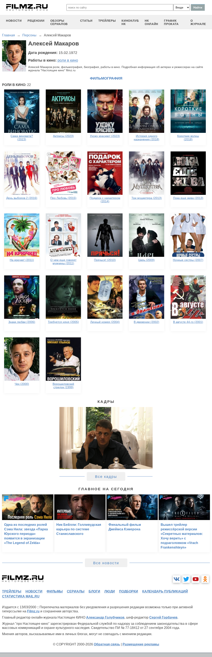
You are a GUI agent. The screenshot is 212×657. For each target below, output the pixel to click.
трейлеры (107, 20)
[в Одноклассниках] (205, 579)
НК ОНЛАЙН (151, 22)
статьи (86, 20)
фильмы (55, 591)
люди (109, 591)
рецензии (36, 20)
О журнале (198, 22)
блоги (94, 591)
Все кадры (106, 477)
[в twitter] (186, 579)
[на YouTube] (195, 579)
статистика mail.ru (21, 596)
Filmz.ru (33, 611)
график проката (171, 22)
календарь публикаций (165, 591)
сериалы (75, 591)
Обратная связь (107, 644)
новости (14, 20)
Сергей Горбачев (163, 617)
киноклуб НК (130, 22)
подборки (128, 591)
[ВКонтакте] (176, 579)
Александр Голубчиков (105, 617)
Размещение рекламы (141, 644)
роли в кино (68, 60)
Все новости (106, 563)
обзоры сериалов (59, 22)
